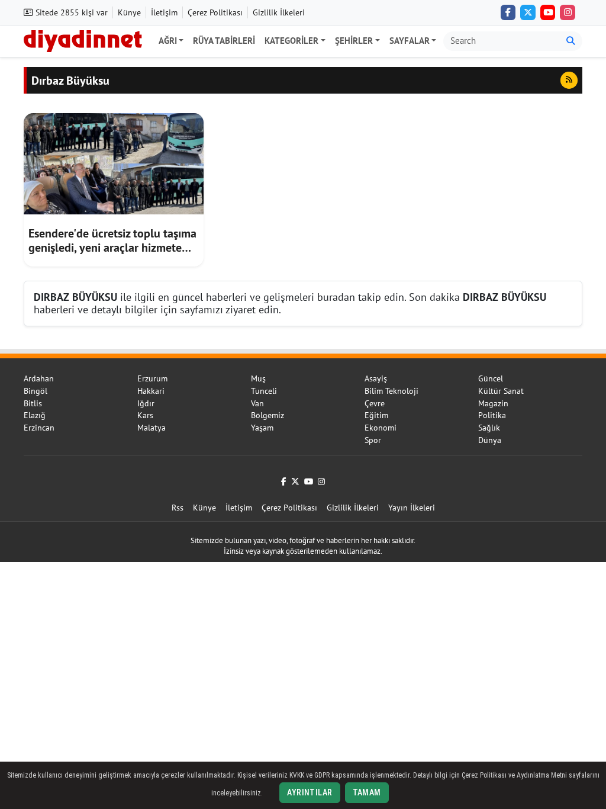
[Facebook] (508, 12)
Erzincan (39, 427)
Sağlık (489, 427)
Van (257, 403)
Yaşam (262, 427)
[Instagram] (567, 12)
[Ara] (570, 41)
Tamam (367, 792)
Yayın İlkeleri (411, 507)
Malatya (151, 427)
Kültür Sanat (501, 391)
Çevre (375, 403)
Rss (177, 507)
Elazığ (35, 415)
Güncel (490, 378)
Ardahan (39, 378)
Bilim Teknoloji (391, 391)
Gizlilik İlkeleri (279, 12)
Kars (145, 415)
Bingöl (35, 391)
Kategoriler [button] (291, 40)
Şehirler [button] (354, 40)
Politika (492, 415)
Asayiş (376, 378)
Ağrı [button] (168, 40)
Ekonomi (381, 427)
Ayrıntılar (309, 792)
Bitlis (33, 403)
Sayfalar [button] (409, 40)
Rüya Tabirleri (224, 40)
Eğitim (376, 415)
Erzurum (152, 378)
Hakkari (151, 391)
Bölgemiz (267, 415)
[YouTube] (548, 12)
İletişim (164, 12)
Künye (129, 12)
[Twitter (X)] (528, 12)
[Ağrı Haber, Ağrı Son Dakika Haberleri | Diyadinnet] (83, 40)
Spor (373, 440)
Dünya (489, 440)
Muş (258, 378)
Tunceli (264, 391)
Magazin (493, 403)
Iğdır (145, 403)
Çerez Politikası (215, 12)
